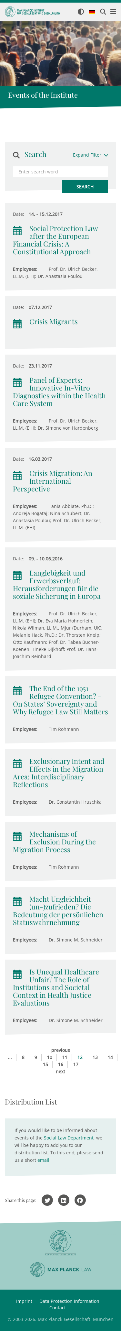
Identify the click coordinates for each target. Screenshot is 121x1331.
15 (45, 1064)
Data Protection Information (69, 1301)
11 (64, 1057)
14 (110, 1057)
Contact (57, 1307)
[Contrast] (81, 12)
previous (60, 1050)
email (43, 1160)
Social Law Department (69, 1138)
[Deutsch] (92, 12)
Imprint (24, 1301)
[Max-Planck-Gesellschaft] (60, 1243)
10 (49, 1057)
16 (60, 1064)
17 (75, 1064)
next (60, 1071)
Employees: (25, 269)
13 (95, 1057)
